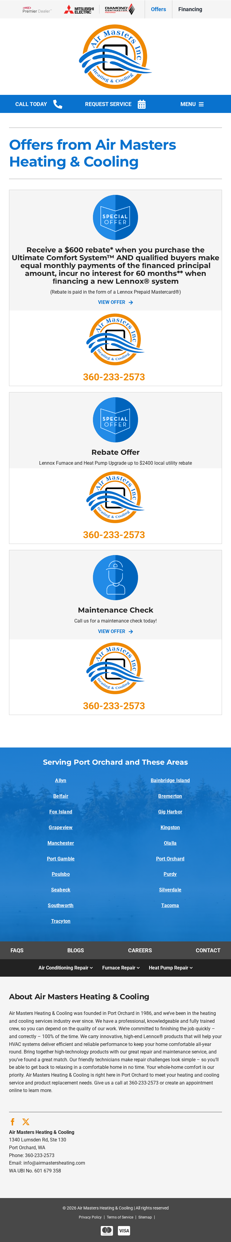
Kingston (170, 827)
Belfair (60, 796)
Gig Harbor (170, 812)
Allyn (60, 780)
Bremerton (170, 796)
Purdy (170, 874)
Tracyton (61, 921)
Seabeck (61, 890)
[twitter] (25, 1121)
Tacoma (170, 905)
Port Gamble (61, 859)
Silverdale (170, 890)
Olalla (170, 843)
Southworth (60, 905)
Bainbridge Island (170, 780)
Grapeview (60, 827)
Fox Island (60, 812)
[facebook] (12, 1121)
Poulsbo (61, 874)
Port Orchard (170, 859)
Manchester (61, 843)
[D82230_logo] (115, 27)
